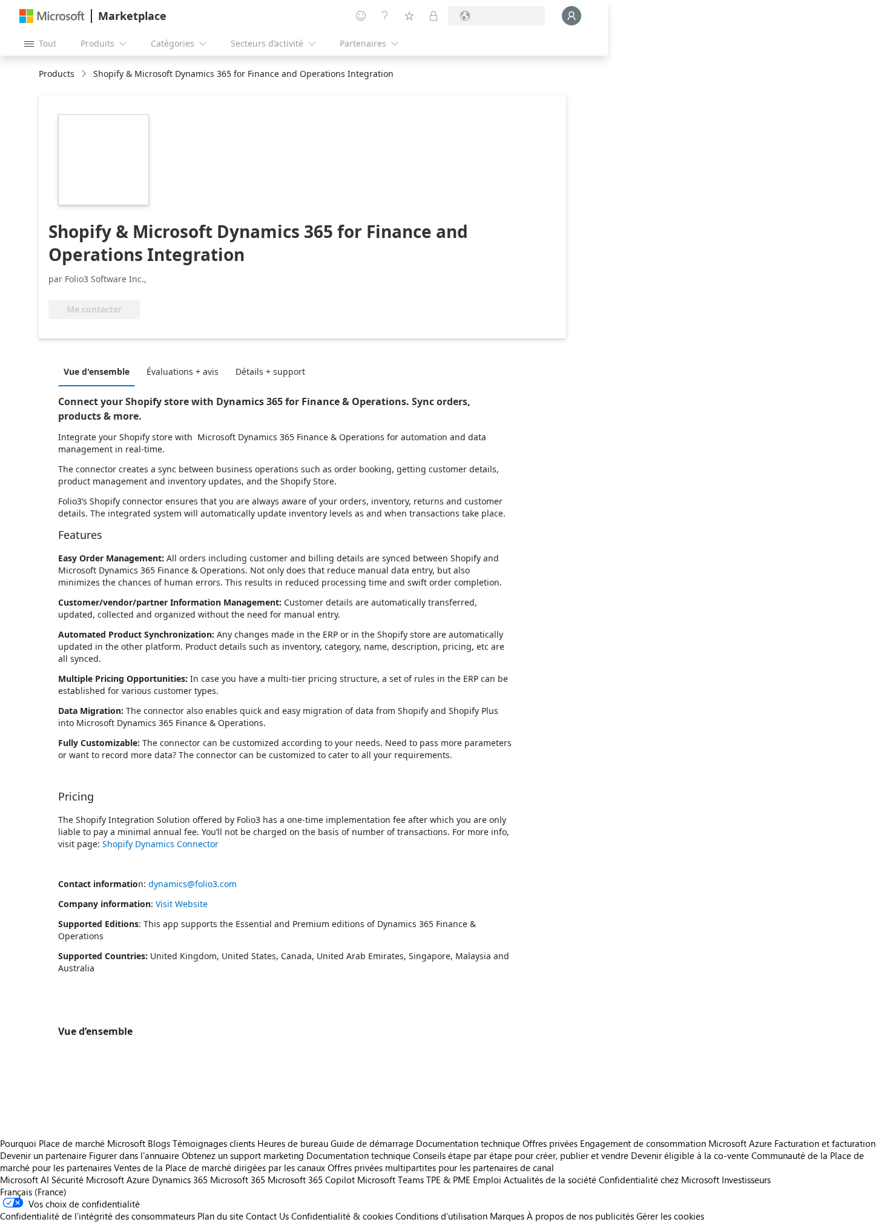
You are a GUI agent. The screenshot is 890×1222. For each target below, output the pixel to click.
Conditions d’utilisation (441, 1216)
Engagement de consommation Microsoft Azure (677, 1143)
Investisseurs (746, 1180)
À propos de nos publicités (580, 1216)
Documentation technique (468, 1143)
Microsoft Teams (390, 1180)
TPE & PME (448, 1180)
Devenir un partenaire (43, 1155)
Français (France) (33, 1192)
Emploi (487, 1180)
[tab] (99, 371)
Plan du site (220, 1216)
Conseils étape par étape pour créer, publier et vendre (520, 1155)
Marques (507, 1216)
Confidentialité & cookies (342, 1216)
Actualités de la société (550, 1180)
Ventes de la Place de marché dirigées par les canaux (219, 1167)
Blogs (159, 1143)
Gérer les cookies (670, 1216)
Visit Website (182, 904)
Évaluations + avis (183, 371)
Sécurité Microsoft (87, 1180)
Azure (138, 1180)
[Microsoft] (52, 16)
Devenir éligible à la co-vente (690, 1155)
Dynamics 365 (180, 1180)
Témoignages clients (214, 1143)
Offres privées (550, 1143)
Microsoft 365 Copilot (311, 1180)
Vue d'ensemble (97, 371)
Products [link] (56, 73)
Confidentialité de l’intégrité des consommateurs (97, 1216)
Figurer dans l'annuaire (134, 1155)
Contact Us (267, 1216)
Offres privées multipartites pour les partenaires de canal (441, 1167)
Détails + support (270, 371)
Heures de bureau (292, 1143)
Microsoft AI (24, 1180)
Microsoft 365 (237, 1180)
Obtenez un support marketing (243, 1155)
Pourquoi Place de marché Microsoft (72, 1143)
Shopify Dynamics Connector (160, 844)
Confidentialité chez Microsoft (659, 1180)
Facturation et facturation (824, 1143)
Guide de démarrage (372, 1143)
